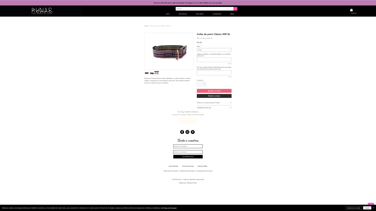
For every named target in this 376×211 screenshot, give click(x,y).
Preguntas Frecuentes (170, 171)
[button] (351, 9)
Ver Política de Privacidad (169, 208)
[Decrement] (198, 84)
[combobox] (214, 50)
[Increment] (204, 84)
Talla (199, 46)
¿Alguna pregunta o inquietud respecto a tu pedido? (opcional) (214, 55)
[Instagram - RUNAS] (187, 132)
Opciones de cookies (353, 208)
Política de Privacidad (187, 171)
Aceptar (367, 208)
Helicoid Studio (192, 183)
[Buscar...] (235, 9)
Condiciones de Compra (204, 171)
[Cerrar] (373, 207)
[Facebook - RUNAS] (182, 132)
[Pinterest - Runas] (193, 132)
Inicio (146, 26)
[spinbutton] (201, 84)
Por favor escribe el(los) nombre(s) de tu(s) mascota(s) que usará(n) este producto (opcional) (214, 68)
